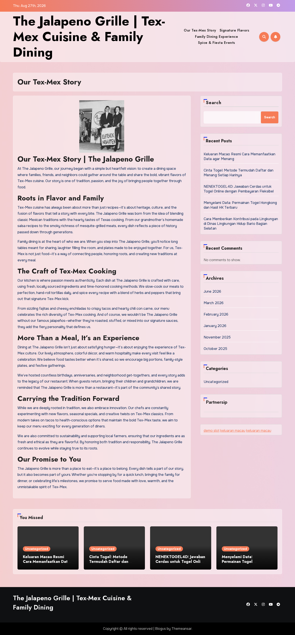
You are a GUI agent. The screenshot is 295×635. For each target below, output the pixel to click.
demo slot (211, 430)
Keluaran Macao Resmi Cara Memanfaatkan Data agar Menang (46, 561)
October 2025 (215, 348)
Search (214, 103)
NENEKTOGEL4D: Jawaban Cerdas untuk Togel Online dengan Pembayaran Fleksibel (239, 189)
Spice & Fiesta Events (216, 42)
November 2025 (217, 337)
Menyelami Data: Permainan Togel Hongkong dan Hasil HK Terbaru (244, 564)
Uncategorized (216, 381)
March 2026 (214, 303)
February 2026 (216, 314)
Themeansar (181, 628)
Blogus (160, 628)
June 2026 (212, 291)
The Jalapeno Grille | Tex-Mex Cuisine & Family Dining (89, 37)
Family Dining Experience (216, 36)
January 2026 (215, 326)
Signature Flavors (234, 30)
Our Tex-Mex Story (200, 30)
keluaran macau (232, 430)
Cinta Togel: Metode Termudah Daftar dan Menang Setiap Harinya (239, 172)
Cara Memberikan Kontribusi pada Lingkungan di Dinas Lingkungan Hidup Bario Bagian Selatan (241, 224)
